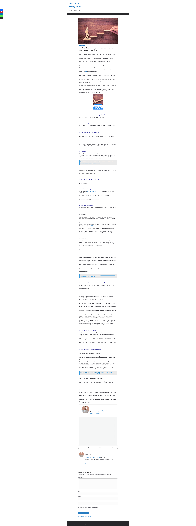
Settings (193, 525)
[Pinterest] (1, 12)
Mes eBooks (97, 13)
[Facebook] (1, 10)
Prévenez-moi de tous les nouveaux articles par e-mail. (89, 510)
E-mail (79, 496)
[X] (1, 18)
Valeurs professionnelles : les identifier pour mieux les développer (107, 448)
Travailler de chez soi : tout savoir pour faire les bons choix (88, 448)
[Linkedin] (1, 14)
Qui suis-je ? (72, 13)
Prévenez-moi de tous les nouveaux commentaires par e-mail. (90, 507)
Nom (79, 491)
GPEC (86, 71)
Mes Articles (91, 13)
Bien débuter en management (81, 13)
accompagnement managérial (95, 243)
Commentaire (81, 477)
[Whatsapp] (1, 16)
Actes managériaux (82, 45)
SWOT (92, 225)
